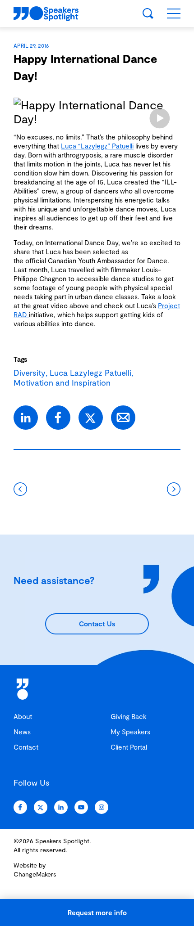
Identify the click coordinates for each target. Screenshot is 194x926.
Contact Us (97, 624)
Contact (26, 747)
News (22, 732)
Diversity (30, 373)
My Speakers (130, 732)
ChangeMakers (35, 874)
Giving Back (129, 716)
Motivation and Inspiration (62, 382)
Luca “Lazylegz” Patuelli (97, 146)
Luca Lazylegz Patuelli (90, 373)
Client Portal (129, 747)
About (23, 716)
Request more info (97, 912)
